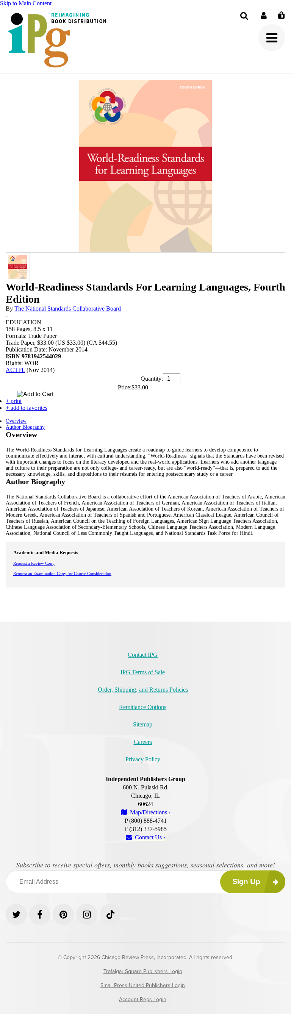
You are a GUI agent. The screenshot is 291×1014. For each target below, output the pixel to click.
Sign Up (246, 881)
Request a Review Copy (34, 563)
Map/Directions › (149, 812)
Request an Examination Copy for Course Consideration (62, 573)
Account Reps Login (142, 999)
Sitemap (142, 724)
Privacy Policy (142, 759)
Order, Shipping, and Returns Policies (143, 689)
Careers (143, 742)
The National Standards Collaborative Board (67, 308)
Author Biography (25, 427)
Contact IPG (143, 655)
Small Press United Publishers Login (142, 985)
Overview (16, 421)
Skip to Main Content (26, 3)
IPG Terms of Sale (142, 672)
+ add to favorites (26, 408)
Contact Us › (149, 837)
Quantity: (152, 378)
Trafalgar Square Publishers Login (142, 971)
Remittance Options (142, 707)
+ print (14, 401)
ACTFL (15, 370)
